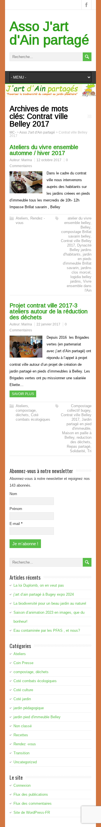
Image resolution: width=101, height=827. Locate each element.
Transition (21, 753)
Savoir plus (23, 394)
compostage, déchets (26, 412)
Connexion (22, 785)
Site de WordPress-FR (31, 812)
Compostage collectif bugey (79, 408)
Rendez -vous (24, 744)
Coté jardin (22, 699)
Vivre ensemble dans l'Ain (79, 285)
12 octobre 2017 (48, 160)
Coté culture (23, 690)
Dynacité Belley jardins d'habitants (77, 249)
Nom (13, 494)
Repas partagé (78, 446)
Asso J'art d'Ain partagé (49, 33)
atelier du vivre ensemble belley (77, 220)
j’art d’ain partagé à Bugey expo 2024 (43, 594)
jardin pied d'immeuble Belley (37, 717)
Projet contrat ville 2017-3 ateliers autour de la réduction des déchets (49, 311)
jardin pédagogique (28, 708)
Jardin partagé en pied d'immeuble (78, 424)
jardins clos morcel (81, 270)
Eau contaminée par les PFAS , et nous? (46, 630)
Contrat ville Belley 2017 (76, 417)
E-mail (16, 524)
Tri (89, 451)
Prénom (16, 509)
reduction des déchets (80, 439)
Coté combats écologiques (33, 417)
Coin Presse (23, 663)
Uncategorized (25, 762)
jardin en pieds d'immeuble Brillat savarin (77, 261)
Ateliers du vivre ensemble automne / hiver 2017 (44, 150)
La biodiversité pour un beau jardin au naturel (49, 603)
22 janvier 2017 (48, 324)
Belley (85, 227)
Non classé (22, 726)
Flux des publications (30, 794)
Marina (26, 160)
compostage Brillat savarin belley (76, 234)
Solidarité (77, 451)
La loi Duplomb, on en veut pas (38, 585)
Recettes (20, 735)
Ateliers (22, 218)
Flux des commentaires (32, 803)
